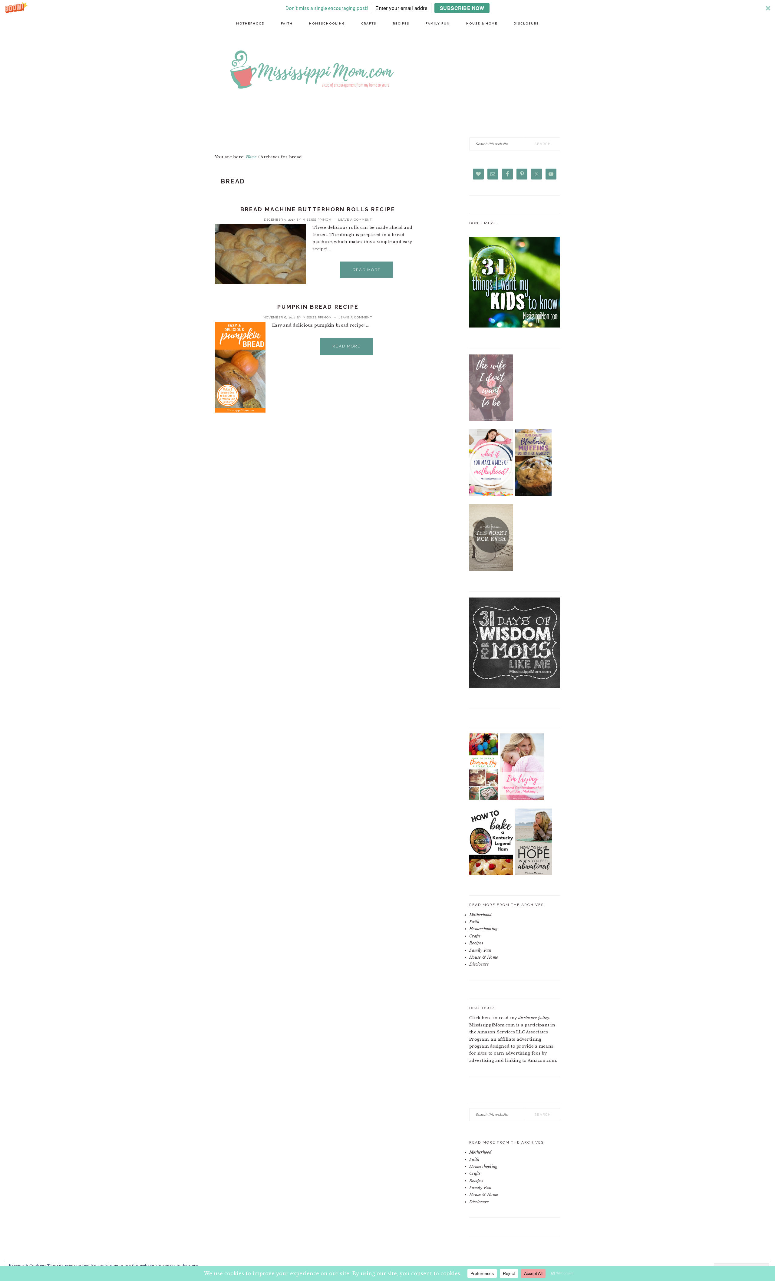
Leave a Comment (355, 219)
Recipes (476, 943)
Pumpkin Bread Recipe (318, 307)
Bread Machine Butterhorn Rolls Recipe (317, 209)
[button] (387, 8)
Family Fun (480, 950)
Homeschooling (483, 928)
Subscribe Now (462, 8)
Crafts (475, 936)
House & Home (483, 957)
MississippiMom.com (408, 70)
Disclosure (479, 964)
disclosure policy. (534, 1017)
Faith (474, 921)
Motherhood (480, 914)
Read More (367, 270)
